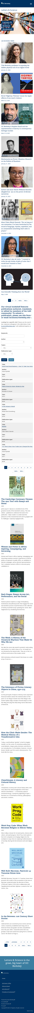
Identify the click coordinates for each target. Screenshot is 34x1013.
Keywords (4, 333)
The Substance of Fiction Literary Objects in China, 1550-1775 (16, 688)
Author (3, 339)
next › (21, 301)
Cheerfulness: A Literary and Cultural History (14, 781)
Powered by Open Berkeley (8, 999)
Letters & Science (9, 10)
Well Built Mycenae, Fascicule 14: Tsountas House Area (16, 872)
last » (26, 301)
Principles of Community (8, 992)
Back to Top (30, 1011)
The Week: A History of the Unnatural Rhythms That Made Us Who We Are (16, 639)
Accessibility (4, 1001)
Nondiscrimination (6, 1003)
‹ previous (14, 942)
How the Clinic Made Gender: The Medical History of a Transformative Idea (16, 734)
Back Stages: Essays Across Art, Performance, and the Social (15, 595)
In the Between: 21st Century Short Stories (17, 917)
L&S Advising (5, 989)
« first (8, 942)
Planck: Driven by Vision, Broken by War (13, 386)
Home (3, 978)
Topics (3, 345)
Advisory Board (6, 986)
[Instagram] (9, 976)
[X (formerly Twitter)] (2, 976)
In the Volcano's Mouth (8, 406)
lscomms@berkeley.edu (20, 317)
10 (19, 945)
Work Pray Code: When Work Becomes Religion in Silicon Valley (16, 826)
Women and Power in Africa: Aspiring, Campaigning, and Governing (14, 548)
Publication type (6, 351)
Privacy (3, 1006)
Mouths (4, 426)
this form (27, 315)
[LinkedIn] (6, 976)
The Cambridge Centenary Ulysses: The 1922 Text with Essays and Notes (17, 501)
